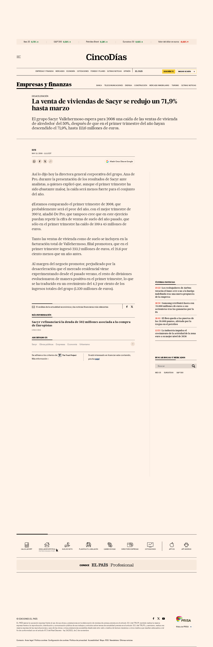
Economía (70, 71)
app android (186, 549)
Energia (128, 85)
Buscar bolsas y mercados (170, 357)
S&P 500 (58, 42)
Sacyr (34, 344)
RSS (107, 640)
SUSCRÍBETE (169, 71)
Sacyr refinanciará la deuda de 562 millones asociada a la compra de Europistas (81, 324)
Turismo (175, 85)
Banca (99, 85)
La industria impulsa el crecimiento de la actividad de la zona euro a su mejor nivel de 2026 (175, 333)
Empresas (60, 344)
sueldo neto (67, 549)
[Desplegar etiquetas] (133, 344)
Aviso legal (29, 640)
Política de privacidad (78, 640)
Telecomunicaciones (113, 85)
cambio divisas (110, 549)
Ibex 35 (27, 42)
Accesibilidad (93, 640)
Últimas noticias (114, 71)
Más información (39, 358)
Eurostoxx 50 (128, 42)
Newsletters (114, 640)
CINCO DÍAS (36, 330)
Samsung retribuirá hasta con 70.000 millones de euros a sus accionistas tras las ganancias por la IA (174, 307)
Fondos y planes (98, 71)
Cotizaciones (83, 71)
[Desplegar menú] (19, 57)
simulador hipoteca (47, 549)
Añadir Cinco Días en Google (121, 161)
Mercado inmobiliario (159, 85)
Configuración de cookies (58, 640)
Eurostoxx (168, 373)
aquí (97, 358)
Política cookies (40, 640)
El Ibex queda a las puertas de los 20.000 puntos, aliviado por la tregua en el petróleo (174, 321)
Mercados (60, 71)
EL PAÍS (137, 70)
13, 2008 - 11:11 (41, 153)
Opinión (127, 71)
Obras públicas (46, 344)
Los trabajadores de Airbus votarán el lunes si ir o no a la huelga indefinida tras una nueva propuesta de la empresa (174, 292)
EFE (34, 150)
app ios (172, 549)
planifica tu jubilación (88, 549)
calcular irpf (26, 549)
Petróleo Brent (92, 42)
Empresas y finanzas (44, 71)
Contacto (20, 640)
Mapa (102, 640)
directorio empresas (129, 549)
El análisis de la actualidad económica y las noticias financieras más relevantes (72, 307)
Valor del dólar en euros (168, 42)
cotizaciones (150, 549)
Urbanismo (85, 344)
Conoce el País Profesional (107, 565)
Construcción (140, 85)
